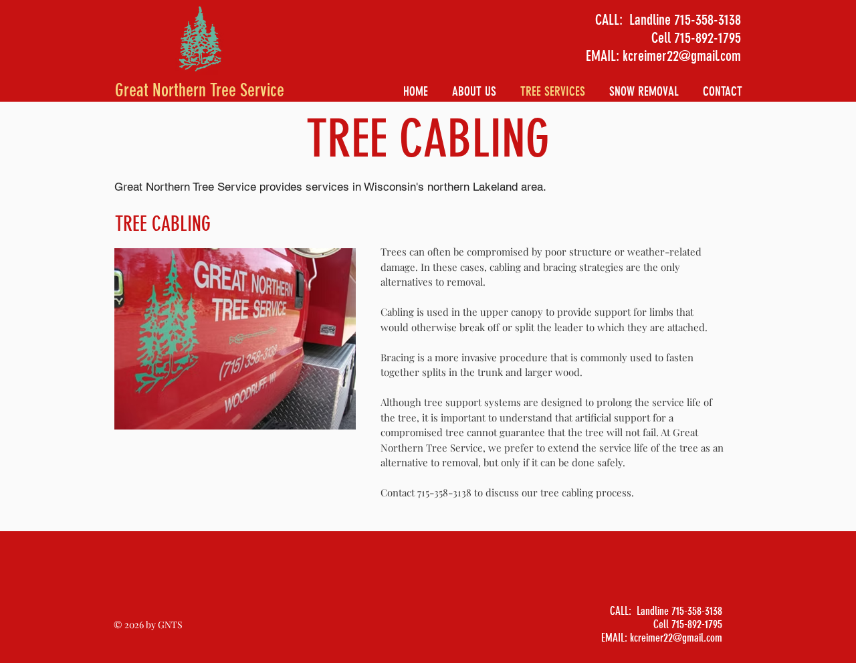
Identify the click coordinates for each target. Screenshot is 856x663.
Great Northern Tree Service (199, 90)
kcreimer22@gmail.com (682, 56)
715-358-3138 (707, 20)
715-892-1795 (707, 38)
